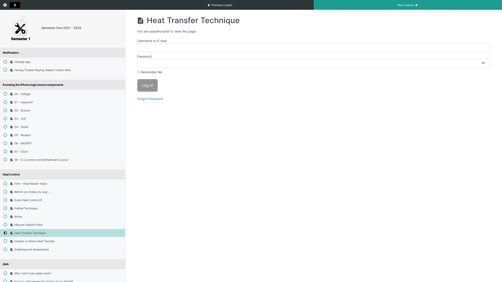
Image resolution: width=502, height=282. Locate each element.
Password (144, 56)
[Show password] (483, 63)
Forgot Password (150, 99)
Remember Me (151, 72)
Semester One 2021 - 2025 (61, 28)
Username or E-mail (152, 41)
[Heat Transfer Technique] (21, 28)
